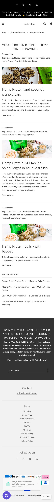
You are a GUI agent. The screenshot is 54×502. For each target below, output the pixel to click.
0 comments (7, 54)
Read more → (8, 115)
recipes (5, 218)
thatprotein (27, 23)
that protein (14, 218)
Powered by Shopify (35, 496)
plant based (39, 214)
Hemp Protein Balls (41, 58)
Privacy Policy (27, 433)
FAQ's (27, 426)
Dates (19, 211)
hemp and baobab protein (18, 131)
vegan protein (28, 134)
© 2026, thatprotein (17, 496)
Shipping (27, 411)
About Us (27, 430)
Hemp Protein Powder (11, 61)
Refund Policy (27, 441)
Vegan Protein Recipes (18, 32)
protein (48, 214)
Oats (24, 61)
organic (29, 214)
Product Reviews (27, 418)
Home (4, 32)
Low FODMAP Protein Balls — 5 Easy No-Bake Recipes (26, 295)
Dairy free (11, 211)
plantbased (32, 61)
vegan (23, 218)
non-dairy (21, 214)
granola (10, 58)
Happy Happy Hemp (23, 58)
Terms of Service (27, 437)
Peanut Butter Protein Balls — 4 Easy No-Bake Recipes (25, 281)
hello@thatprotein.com (27, 393)
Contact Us (27, 415)
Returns (27, 422)
